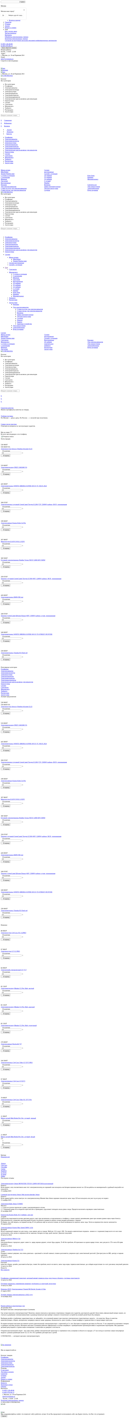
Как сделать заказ (11, 31)
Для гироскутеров (93, 186)
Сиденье (47, 190)
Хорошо (4, 1416)
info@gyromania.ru (7, 59)
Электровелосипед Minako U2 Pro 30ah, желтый (17, 988)
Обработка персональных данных (16, 37)
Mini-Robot (4, 172)
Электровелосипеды (12, 141)
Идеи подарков (92, 190)
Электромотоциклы (12, 146)
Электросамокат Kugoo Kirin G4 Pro (13, 523)
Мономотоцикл (92, 179)
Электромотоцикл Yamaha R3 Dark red (14, 653)
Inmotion (90, 177)
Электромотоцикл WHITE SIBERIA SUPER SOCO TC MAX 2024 (24, 486)
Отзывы (7, 24)
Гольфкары (8, 137)
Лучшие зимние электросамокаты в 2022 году (17, 1295)
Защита (19, 322)
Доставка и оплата (7, 1372)
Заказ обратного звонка (9, 48)
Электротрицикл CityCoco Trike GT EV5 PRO (17, 1062)
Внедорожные (6, 183)
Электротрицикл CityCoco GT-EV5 (13, 1081)
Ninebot (46, 183)
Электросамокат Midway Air (10, 1238)
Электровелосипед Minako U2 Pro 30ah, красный (18, 1007)
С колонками (5, 177)
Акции (7, 26)
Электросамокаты (11, 139)
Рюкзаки (4, 185)
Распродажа (9, 161)
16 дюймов (48, 177)
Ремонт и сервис (10, 28)
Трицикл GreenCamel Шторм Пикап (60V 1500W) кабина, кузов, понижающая (28, 616)
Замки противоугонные (52, 186)
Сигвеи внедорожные (49, 171)
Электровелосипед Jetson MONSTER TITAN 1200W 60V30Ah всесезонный (27, 1183)
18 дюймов (48, 175)
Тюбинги (8, 159)
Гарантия (8, 22)
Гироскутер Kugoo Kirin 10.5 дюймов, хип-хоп (17, 1215)
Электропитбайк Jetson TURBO (12, 1204)
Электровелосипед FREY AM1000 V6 (14, 467)
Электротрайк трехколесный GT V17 (14, 970)
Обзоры (3, 1386)
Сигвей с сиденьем (50, 174)
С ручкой (47, 181)
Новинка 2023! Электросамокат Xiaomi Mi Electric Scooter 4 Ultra (23, 1289)
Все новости (5, 1270)
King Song (90, 175)
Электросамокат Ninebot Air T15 (12, 1249)
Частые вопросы (10, 33)
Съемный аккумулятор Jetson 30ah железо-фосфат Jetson (20, 1194)
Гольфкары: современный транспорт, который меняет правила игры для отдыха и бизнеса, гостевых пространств (40, 1278)
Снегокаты (8, 155)
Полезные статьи (7, 1385)
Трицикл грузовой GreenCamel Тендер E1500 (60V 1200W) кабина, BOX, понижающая (31, 578)
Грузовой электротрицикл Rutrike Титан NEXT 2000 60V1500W (23, 560)
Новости (4, 1383)
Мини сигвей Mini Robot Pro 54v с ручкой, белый (18, 1137)
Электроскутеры (10, 143)
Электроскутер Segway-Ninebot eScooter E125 (16, 449)
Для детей (4, 181)
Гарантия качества (7, 408)
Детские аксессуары (51, 188)
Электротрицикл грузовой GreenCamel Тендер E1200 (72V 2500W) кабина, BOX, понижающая (34, 504)
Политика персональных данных (16, 39)
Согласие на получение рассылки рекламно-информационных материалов (31, 40)
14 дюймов (48, 179)
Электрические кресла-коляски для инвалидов (21, 150)
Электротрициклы (11, 144)
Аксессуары (9, 163)
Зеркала (19, 320)
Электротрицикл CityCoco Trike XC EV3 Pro (16, 1100)
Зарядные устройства (24, 324)
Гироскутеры (9, 152)
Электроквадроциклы (12, 148)
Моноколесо (9, 157)
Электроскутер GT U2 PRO (10, 951)
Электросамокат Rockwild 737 (11, 1044)
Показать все (5, 1157)
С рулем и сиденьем (8, 175)
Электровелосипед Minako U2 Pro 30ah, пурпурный (19, 1025)
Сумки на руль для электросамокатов (14, 188)
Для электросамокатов (8, 186)
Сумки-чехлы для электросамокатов (13, 190)
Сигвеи (7, 154)
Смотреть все (92, 185)
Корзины (47, 185)
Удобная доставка (7, 416)
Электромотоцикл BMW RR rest (12, 597)
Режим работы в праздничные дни (13, 1306)
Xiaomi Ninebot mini (7, 174)
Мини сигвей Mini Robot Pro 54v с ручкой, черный (18, 1118)
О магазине (5, 1370)
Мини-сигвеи (5, 170)
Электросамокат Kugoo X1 (10, 1260)
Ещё (6, 267)
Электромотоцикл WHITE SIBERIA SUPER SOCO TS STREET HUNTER (26, 634)
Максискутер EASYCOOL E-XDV (13, 541)
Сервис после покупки (9, 424)
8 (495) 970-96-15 (7, 46)
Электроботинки (93, 188)
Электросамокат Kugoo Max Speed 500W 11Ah (17, 1227)
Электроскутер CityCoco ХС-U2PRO (13, 933)
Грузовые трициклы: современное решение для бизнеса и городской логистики (28, 1283)
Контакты (8, 35)
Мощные (4, 179)
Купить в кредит (14, 20)
